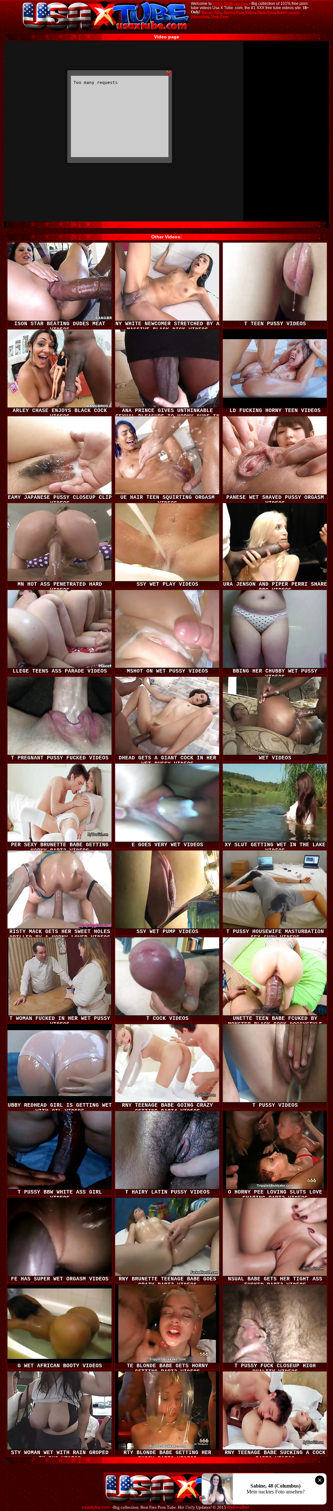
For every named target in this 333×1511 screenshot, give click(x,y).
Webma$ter (238, 1507)
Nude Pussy (220, 16)
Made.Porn (266, 12)
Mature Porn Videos (239, 12)
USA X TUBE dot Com (230, 4)
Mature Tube (211, 12)
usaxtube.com (96, 1507)
